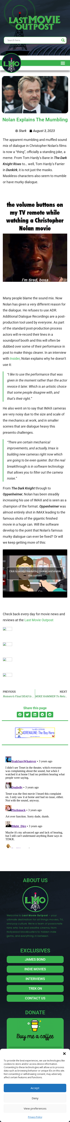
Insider (15, 358)
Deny (35, 1098)
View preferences (35, 1108)
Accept (35, 1088)
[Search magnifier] (63, 40)
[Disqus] (35, 801)
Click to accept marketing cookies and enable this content (35, 573)
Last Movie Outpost (38, 620)
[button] (64, 1053)
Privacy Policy (35, 1117)
